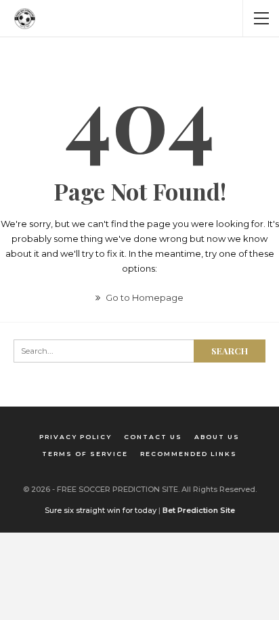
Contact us (153, 436)
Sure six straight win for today (100, 510)
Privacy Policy (75, 436)
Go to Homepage (144, 297)
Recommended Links (188, 453)
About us (217, 436)
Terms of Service (85, 453)
